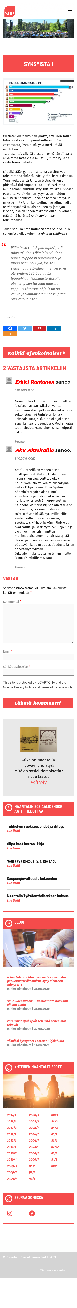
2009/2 (12, 1172)
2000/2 (34, 1153)
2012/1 (11, 1140)
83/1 (54, 1140)
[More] (10, 333)
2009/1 (12, 1179)
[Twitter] (25, 328)
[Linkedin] (54, 328)
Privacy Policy (24, 687)
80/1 (54, 1166)
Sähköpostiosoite (16, 667)
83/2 (54, 1134)
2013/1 (11, 1121)
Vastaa (20, 441)
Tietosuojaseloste (52, 1270)
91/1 (32, 1179)
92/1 (32, 1172)
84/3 (54, 1128)
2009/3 (12, 1166)
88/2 (54, 1121)
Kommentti (12, 602)
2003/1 (33, 1147)
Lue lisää (13, 831)
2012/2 (11, 1134)
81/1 (54, 1159)
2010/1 (11, 1159)
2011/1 (11, 1147)
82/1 (54, 1153)
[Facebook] (10, 328)
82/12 (55, 1147)
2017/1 (11, 1115)
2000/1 (34, 1159)
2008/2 (34, 1121)
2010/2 (12, 1153)
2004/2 (34, 1134)
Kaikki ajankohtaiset (35, 353)
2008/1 (34, 1128)
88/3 (54, 1115)
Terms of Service (52, 687)
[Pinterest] (39, 328)
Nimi (7, 651)
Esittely (38, 783)
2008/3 (34, 1115)
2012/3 (12, 1128)
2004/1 (34, 1140)
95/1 (32, 1166)
